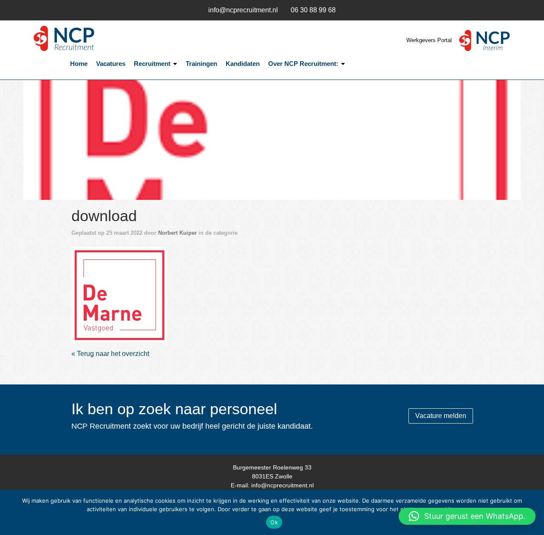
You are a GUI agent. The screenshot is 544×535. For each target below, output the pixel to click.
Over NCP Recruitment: (303, 63)
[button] (467, 516)
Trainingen (201, 63)
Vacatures (110, 63)
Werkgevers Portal (429, 40)
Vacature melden (440, 415)
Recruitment (152, 63)
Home (79, 63)
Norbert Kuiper (177, 233)
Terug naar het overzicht (112, 353)
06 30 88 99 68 (313, 10)
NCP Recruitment (85, 38)
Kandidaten (243, 63)
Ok (274, 522)
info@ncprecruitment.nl (243, 10)
